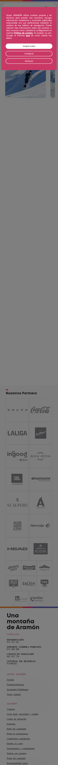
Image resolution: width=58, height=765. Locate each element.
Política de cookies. (23, 33)
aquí (28, 35)
